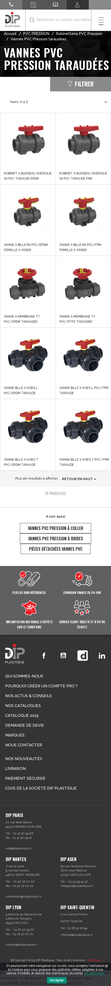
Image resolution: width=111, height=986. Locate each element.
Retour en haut (77, 479)
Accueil (10, 34)
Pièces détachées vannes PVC (55, 549)
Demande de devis (24, 725)
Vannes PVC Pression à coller (55, 528)
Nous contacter (23, 745)
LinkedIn (102, 655)
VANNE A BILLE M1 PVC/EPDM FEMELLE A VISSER (26, 247)
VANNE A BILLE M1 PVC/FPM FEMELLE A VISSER (80, 247)
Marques (15, 735)
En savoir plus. (94, 973)
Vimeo (82, 655)
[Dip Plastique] (12, 19)
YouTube (63, 655)
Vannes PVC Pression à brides (55, 538)
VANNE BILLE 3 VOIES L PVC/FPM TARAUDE (83, 390)
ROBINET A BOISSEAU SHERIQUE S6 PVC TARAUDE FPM (83, 176)
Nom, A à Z (19, 102)
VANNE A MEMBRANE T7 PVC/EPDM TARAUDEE (21, 319)
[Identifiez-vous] (78, 5)
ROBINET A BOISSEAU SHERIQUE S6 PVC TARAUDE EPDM (28, 176)
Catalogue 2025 (22, 715)
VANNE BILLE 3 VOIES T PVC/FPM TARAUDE (84, 462)
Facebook (44, 655)
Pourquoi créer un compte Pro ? (41, 686)
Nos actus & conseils (28, 696)
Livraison (15, 768)
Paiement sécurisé (25, 778)
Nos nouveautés (23, 758)
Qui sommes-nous (24, 676)
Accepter (57, 980)
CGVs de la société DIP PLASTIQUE (41, 788)
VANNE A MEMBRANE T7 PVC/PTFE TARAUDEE (77, 319)
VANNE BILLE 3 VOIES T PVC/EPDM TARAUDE (21, 462)
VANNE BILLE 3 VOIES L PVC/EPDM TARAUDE (21, 390)
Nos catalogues (23, 705)
